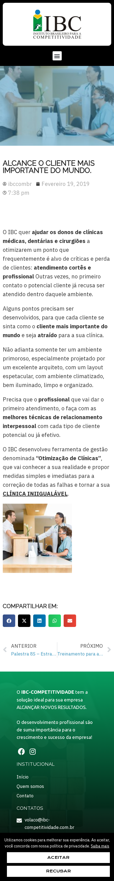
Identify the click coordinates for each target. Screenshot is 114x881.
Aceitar (58, 857)
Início (22, 777)
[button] (57, 55)
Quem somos (30, 786)
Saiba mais (100, 846)
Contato (25, 796)
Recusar (58, 871)
